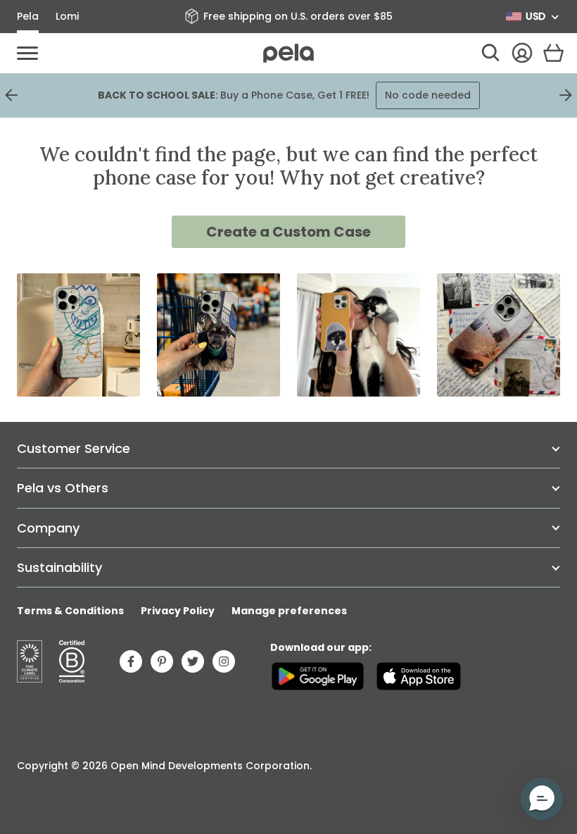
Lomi (67, 16)
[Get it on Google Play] (317, 676)
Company (48, 528)
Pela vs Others (62, 488)
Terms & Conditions (70, 611)
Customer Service (73, 448)
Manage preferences (289, 611)
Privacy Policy (178, 611)
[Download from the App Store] (418, 676)
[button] (542, 799)
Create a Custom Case (288, 232)
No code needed (428, 95)
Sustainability (59, 567)
